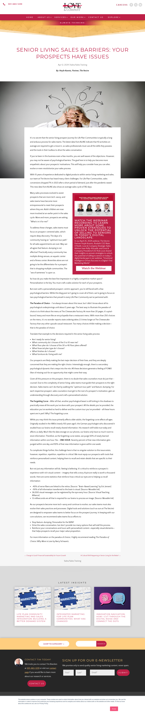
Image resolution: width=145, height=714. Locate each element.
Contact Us (95, 17)
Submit (123, 673)
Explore (113, 17)
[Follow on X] (136, 5)
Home (29, 17)
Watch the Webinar (94, 268)
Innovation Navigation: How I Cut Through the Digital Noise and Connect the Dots (111, 617)
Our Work (77, 17)
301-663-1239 (15, 4)
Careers (122, 5)
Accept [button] (114, 709)
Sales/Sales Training (78, 65)
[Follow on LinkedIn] (140, 5)
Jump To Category (52, 644)
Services (60, 17)
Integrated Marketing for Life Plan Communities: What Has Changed (71, 617)
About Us (44, 17)
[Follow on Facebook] (131, 5)
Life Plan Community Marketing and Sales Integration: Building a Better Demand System (31, 617)
